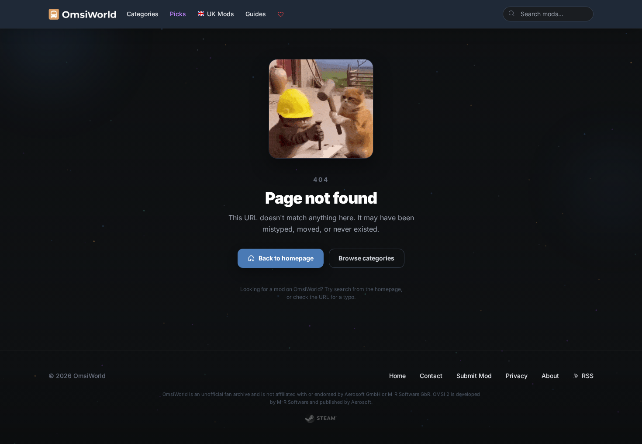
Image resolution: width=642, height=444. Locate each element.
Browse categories (366, 258)
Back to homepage (286, 258)
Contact (431, 375)
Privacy (517, 375)
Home (397, 375)
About (550, 375)
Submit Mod (474, 375)
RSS (588, 375)
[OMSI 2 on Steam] (321, 418)
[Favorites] (280, 14)
